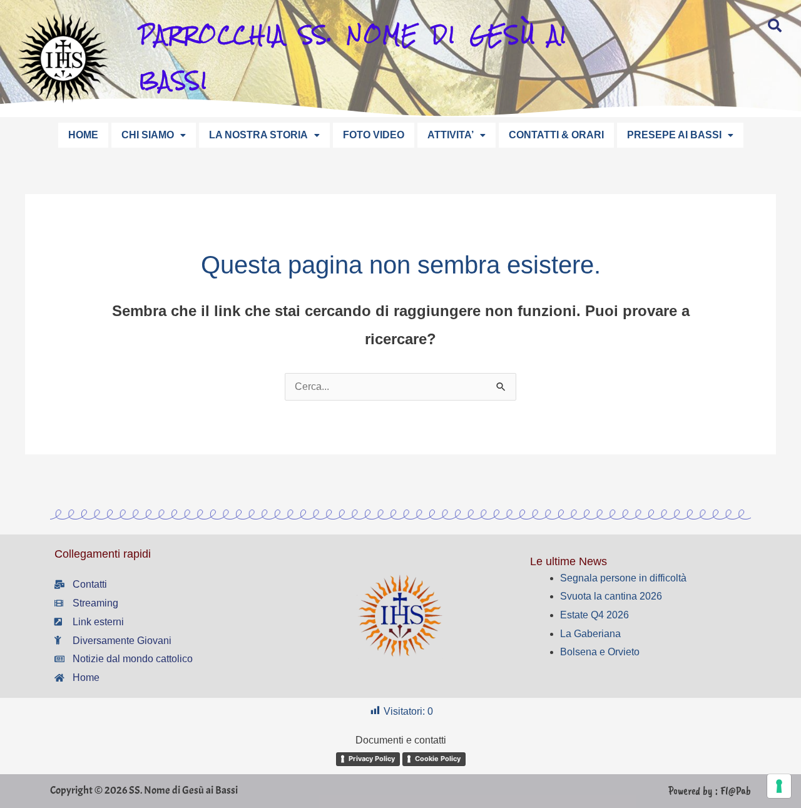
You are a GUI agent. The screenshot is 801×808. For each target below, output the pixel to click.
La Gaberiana (590, 633)
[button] (153, 135)
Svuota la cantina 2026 (611, 596)
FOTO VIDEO (373, 135)
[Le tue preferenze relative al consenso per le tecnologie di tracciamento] (779, 786)
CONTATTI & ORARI (556, 135)
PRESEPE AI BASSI (674, 135)
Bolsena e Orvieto (600, 652)
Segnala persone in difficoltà (623, 578)
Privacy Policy (372, 758)
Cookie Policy (438, 758)
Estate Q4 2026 (594, 615)
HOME (83, 135)
